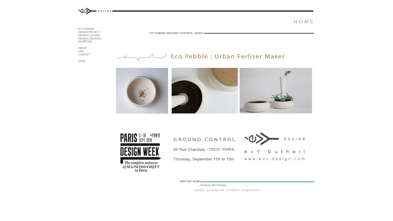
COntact (84, 54)
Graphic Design (89, 35)
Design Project (89, 32)
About (82, 48)
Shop (81, 61)
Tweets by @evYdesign (213, 185)
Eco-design (86, 28)
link (81, 51)
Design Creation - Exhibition (90, 40)
